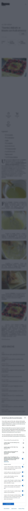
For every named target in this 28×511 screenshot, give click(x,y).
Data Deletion (6, 508)
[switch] (23, 443)
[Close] (25, 418)
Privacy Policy (21, 508)
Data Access (14, 508)
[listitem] (14, 440)
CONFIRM (8, 503)
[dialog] (14, 463)
